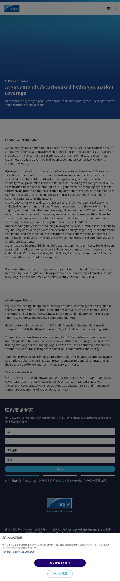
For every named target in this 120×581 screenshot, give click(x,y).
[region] (60, 557)
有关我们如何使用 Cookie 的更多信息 (19, 552)
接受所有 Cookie (60, 563)
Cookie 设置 (60, 573)
